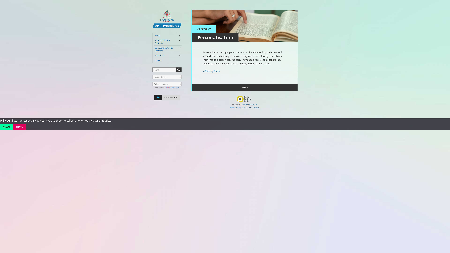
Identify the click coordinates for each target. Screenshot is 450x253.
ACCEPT (6, 127)
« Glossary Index (211, 71)
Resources (159, 55)
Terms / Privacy (253, 107)
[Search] (179, 69)
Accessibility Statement (238, 107)
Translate (174, 87)
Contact (158, 60)
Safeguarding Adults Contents (164, 49)
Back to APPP (170, 97)
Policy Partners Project (249, 105)
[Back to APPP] (158, 97)
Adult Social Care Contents (162, 41)
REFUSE (19, 127)
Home (157, 35)
